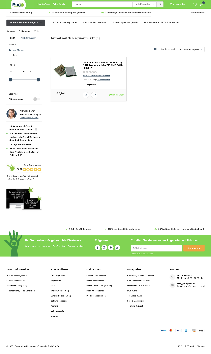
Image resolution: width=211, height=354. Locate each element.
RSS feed (189, 346)
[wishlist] (195, 4)
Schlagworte (24, 31)
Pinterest (111, 247)
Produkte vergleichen (96, 296)
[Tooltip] (36, 129)
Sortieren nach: (168, 49)
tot (23, 71)
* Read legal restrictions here (142, 253)
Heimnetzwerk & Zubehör (138, 286)
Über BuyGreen (43, 4)
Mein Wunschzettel (95, 291)
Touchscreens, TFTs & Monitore (161, 22)
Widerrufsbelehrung (60, 291)
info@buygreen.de (186, 284)
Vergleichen (91, 85)
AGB (53, 286)
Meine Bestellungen (95, 281)
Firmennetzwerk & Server (138, 281)
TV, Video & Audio (135, 296)
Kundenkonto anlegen (96, 275)
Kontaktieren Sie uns (29, 117)
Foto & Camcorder (135, 301)
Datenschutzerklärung (61, 296)
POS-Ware (132, 291)
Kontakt (54, 306)
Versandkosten (103, 80)
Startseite (10, 31)
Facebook (97, 247)
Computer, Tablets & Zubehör (140, 275)
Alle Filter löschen (28, 38)
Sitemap (54, 316)
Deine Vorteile (59, 4)
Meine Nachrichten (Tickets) (99, 286)
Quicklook (86, 95)
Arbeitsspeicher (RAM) (125, 22)
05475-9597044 (184, 275)
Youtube (117, 247)
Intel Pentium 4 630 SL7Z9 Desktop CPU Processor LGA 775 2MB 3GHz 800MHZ (103, 65)
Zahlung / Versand (59, 301)
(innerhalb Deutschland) (128, 12)
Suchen (160, 4)
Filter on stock (16, 99)
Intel (15, 55)
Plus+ (59, 346)
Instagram (104, 247)
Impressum (56, 281)
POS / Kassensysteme (65, 22)
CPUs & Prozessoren (95, 22)
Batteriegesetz (57, 311)
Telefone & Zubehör (136, 306)
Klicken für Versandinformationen (96, 76)
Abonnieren (194, 248)
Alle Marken (18, 50)
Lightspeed (31, 346)
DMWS (51, 346)
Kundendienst (198, 12)
